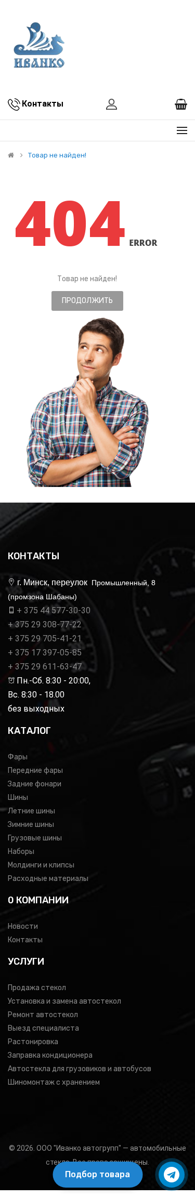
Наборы (21, 851)
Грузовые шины (35, 838)
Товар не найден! (57, 155)
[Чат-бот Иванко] (172, 1175)
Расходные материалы (48, 878)
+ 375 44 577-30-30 (53, 610)
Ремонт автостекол (43, 1014)
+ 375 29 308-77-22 (45, 624)
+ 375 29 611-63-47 (45, 667)
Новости (23, 926)
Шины (18, 797)
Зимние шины (31, 824)
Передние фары (35, 770)
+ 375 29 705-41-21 (45, 638)
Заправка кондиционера (50, 1055)
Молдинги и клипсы (41, 865)
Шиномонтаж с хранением (54, 1082)
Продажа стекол (37, 987)
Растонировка (33, 1041)
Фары (18, 757)
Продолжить (87, 300)
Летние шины (31, 811)
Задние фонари (34, 784)
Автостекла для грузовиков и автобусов (79, 1068)
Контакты (25, 940)
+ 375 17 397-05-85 (45, 652)
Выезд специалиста (43, 1028)
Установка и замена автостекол (64, 1001)
